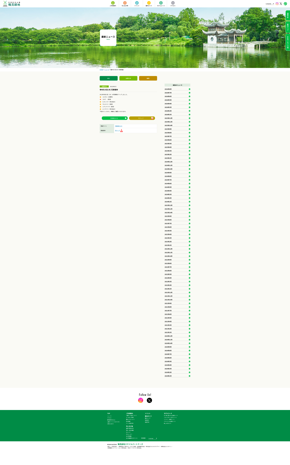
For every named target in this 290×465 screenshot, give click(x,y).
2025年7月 (168, 136)
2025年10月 (168, 125)
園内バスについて (130, 419)
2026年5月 (168, 100)
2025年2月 (168, 154)
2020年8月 (168, 350)
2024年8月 (168, 176)
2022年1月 (168, 289)
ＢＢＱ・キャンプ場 (288, 42)
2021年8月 (168, 307)
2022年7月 (168, 267)
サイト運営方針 (130, 423)
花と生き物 (129, 426)
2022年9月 (168, 260)
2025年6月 (168, 140)
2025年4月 (168, 147)
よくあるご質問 (130, 417)
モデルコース (168, 413)
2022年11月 (168, 252)
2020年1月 (168, 376)
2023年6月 (168, 227)
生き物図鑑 (128, 436)
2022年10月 (168, 256)
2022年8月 (168, 263)
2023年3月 (168, 238)
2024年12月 (168, 162)
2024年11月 (168, 165)
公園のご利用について (131, 415)
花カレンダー (129, 434)
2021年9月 (168, 303)
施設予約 (288, 15)
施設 (148, 78)
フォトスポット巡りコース (170, 417)
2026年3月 (168, 107)
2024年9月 (168, 173)
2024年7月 (168, 180)
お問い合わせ (110, 424)
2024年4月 (168, 191)
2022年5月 (168, 274)
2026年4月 (168, 104)
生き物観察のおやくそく (132, 438)
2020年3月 (168, 369)
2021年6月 (168, 314)
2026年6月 (168, 96)
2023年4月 (168, 234)
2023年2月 (168, 242)
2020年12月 (168, 336)
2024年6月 (168, 183)
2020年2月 (168, 372)
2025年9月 (168, 129)
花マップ (140, 118)
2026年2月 (168, 111)
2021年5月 (168, 318)
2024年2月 (168, 198)
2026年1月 (168, 114)
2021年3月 (168, 325)
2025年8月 (168, 133)
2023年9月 (168, 216)
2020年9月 (168, 347)
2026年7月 (168, 93)
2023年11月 (168, 209)
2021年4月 (168, 321)
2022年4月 (168, 278)
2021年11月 (168, 296)
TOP (108, 413)
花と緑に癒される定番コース (171, 415)
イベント (147, 413)
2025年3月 (168, 151)
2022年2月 (168, 285)
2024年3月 (168, 194)
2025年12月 (168, 118)
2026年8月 (168, 89)
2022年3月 (168, 281)
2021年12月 (168, 292)
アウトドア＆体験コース (169, 421)
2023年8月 (168, 220)
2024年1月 (168, 202)
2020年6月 (168, 358)
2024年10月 (168, 169)
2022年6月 (168, 271)
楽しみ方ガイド (167, 423)
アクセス (109, 418)
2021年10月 (168, 300)
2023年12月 (168, 205)
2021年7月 (168, 311)
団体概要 (143, 438)
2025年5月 (168, 143)
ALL (108, 78)
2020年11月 (168, 340)
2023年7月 (168, 223)
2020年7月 (168, 354)
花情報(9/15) (114, 118)
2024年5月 (168, 187)
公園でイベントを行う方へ (113, 422)
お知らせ (128, 78)
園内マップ (288, 27)
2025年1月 (168, 158)
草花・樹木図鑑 (130, 430)
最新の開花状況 (130, 428)
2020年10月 (168, 343)
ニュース (109, 416)
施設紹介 (147, 420)
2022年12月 (168, 249)
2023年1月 (168, 245)
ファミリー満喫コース (169, 419)
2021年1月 (168, 332)
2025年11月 (168, 122)
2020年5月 (168, 361)
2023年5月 (168, 231)
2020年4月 (168, 365)
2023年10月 (168, 212)
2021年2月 (168, 329)
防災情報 (128, 421)
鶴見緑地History (111, 420)
